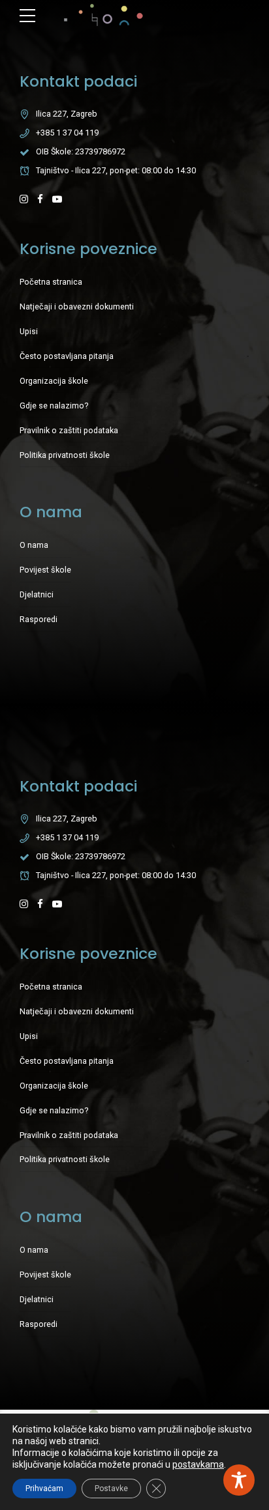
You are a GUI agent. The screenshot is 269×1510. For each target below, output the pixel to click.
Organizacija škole (54, 381)
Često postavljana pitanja (67, 356)
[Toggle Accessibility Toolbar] (239, 1480)
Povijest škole (45, 570)
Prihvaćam (44, 1488)
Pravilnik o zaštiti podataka (69, 430)
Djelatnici (37, 594)
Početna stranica (51, 282)
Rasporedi (38, 619)
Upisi (29, 331)
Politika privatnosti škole (65, 455)
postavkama (198, 1464)
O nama (34, 545)
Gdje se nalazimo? (54, 405)
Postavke (111, 1488)
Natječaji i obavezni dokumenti (77, 306)
